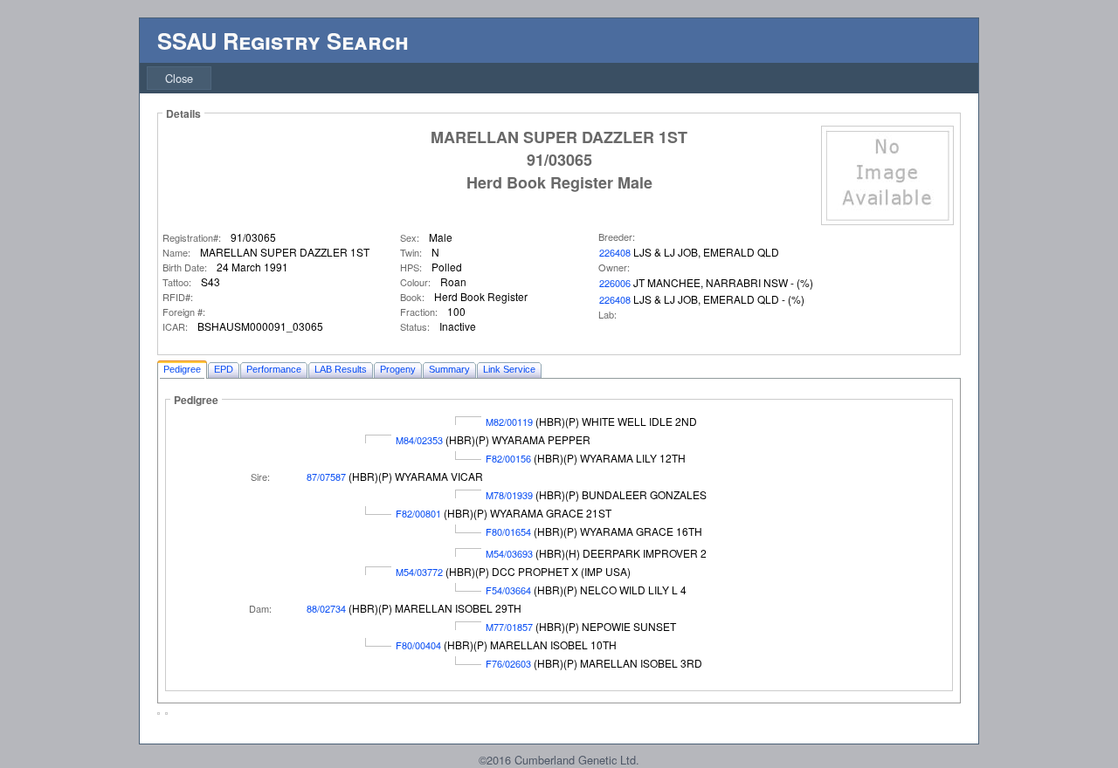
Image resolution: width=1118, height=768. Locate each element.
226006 (615, 283)
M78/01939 (509, 495)
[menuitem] (179, 78)
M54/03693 (509, 553)
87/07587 (326, 476)
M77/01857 (509, 627)
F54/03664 (508, 590)
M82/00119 (509, 422)
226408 (615, 252)
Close (179, 78)
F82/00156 (508, 458)
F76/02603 (508, 663)
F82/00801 (418, 513)
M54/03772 (419, 572)
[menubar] (179, 78)
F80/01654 (508, 531)
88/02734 (326, 608)
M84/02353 (419, 440)
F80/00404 (418, 645)
